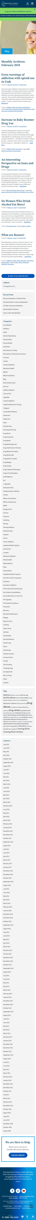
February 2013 (7, 1037)
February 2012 (7, 1077)
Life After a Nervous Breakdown (13, 306)
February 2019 (7, 806)
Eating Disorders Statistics (11, 491)
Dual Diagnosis (7, 477)
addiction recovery (15, 695)
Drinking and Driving (9, 430)
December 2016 (8, 871)
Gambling (6, 520)
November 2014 (8, 961)
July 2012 (6, 1062)
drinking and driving (22, 703)
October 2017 (7, 838)
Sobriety (5, 632)
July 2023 (6, 744)
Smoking (6, 625)
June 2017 (6, 853)
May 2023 (6, 752)
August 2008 (7, 1131)
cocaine (14, 700)
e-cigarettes (7, 484)
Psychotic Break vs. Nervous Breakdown (15, 302)
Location (6, 553)
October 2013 (7, 1008)
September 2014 (8, 968)
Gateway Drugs (8, 531)
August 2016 (7, 885)
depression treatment (10, 703)
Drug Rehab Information (10, 451)
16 (13, 170)
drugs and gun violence (11, 192)
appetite (28, 226)
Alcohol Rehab (7, 343)
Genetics (6, 535)
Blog (14, 107)
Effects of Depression (9, 502)
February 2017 (7, 864)
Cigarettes (6, 397)
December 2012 (8, 1044)
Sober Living (7, 628)
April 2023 (6, 755)
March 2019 (6, 802)
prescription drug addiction (15, 111)
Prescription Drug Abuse (10, 603)
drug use (12, 713)
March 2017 (6, 860)
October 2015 (7, 921)
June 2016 (6, 893)
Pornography (7, 600)
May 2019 (6, 795)
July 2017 (6, 849)
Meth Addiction (8, 563)
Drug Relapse (7, 462)
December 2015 (8, 914)
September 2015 (8, 925)
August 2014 (7, 972)
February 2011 (7, 1102)
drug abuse (9, 109)
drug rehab (14, 710)
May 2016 (6, 896)
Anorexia (6, 358)
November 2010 (8, 1106)
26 (13, 85)
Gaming (5, 524)
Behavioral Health (8, 368)
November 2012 (8, 1048)
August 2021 (7, 766)
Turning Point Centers (13, 731)
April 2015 (6, 943)
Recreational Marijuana (10, 614)
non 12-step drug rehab (26, 721)
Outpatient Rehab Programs (12, 574)
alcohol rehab (19, 698)
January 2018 (7, 828)
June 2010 (6, 1120)
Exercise (5, 513)
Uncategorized (7, 672)
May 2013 (6, 1026)
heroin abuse (12, 715)
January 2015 (7, 954)
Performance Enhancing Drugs (12, 589)
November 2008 (8, 1124)
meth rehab (12, 721)
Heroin (5, 538)
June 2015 (6, 936)
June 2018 (6, 809)
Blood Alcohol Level (9, 383)
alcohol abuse (9, 697)
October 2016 (7, 878)
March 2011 (6, 1098)
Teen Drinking (7, 665)
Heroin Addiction (8, 542)
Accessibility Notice (7, 1206)
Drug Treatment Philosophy (11, 470)
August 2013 (7, 1015)
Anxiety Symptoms (9, 365)
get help (28, 713)
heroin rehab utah (11, 717)
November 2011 (8, 1088)
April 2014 (6, 986)
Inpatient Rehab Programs (11, 545)
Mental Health (5, 262)
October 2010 (7, 1109)
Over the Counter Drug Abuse (12, 578)
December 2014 (8, 958)
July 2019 (6, 788)
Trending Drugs (8, 668)
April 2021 (6, 780)
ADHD (5, 332)
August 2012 (7, 1059)
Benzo (20, 262)
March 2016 (6, 903)
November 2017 (8, 835)
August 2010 (7, 1113)
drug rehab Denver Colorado (12, 448)
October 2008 (7, 1127)
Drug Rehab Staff (8, 455)
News (5, 567)
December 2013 (8, 1001)
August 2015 (7, 929)
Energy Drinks (7, 509)
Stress (5, 647)
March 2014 (6, 990)
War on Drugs (20, 190)
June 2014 (6, 979)
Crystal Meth (18, 700)
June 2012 (6, 1066)
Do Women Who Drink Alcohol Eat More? (15, 202)
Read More (4, 103)
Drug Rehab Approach (10, 444)
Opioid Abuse (26, 107)
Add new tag (24, 695)
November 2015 (8, 918)
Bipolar (5, 372)
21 (13, 126)
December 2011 (8, 1084)
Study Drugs (7, 650)
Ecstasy (5, 495)
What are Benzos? (12, 235)
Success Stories (8, 657)
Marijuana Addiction (9, 556)
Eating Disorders (8, 488)
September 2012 (8, 1055)
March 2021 (6, 784)
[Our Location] (27, 1217)
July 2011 (6, 1095)
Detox (5, 423)
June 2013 (6, 1023)
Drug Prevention (8, 437)
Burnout (5, 386)
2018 (15, 85)
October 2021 (7, 759)
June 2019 (6, 791)
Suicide (5, 661)
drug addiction (13, 707)
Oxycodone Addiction (10, 585)
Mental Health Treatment (11, 309)
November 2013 (8, 1005)
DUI (4, 480)
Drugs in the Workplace (10, 473)
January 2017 (7, 867)
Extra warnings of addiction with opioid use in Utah (18, 78)
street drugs (29, 726)
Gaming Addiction (8, 527)
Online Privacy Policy (28, 1206)
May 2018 (6, 813)
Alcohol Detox (7, 340)
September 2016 (8, 882)
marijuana (25, 717)
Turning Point (22, 85)
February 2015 (7, 950)
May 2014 (6, 983)
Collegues (6, 408)
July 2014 (6, 976)
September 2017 (8, 842)
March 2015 (6, 947)
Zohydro (6, 683)
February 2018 (7, 824)
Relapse (5, 618)
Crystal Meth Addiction (10, 412)
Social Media (7, 636)
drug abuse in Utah (17, 109)
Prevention (6, 607)
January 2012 (7, 1080)
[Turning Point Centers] (9, 3)
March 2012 (6, 1073)
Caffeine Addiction (9, 390)
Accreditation (7, 325)
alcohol (23, 226)
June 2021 (6, 773)
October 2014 (7, 965)
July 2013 (6, 1019)
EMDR (5, 506)
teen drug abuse (12, 729)
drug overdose (22, 707)
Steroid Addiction (8, 639)
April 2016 (6, 900)
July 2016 (6, 889)
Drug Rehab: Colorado (10, 459)
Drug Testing (7, 466)
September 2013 (8, 1012)
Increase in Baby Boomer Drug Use (17, 121)
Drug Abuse (19, 107)
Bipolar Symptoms (9, 376)
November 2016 (8, 874)
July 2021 (6, 770)
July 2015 (6, 932)
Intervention (7, 549)
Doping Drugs (7, 426)
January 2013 (7, 1041)
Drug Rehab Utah (25, 711)
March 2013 (6, 1033)
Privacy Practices (18, 1206)
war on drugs (29, 192)
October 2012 (7, 1051)
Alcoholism (10, 226)
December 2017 (8, 831)
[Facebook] (12, 1191)
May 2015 (6, 939)
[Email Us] (22, 1217)
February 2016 (7, 907)
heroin (5, 715)
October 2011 (7, 1091)
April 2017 (6, 856)
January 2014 (7, 997)
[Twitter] (18, 1191)
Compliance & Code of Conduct (13, 1208)
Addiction (9, 107)
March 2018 (6, 820)
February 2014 (7, 994)
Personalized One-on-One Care (13, 596)
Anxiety (15, 261)
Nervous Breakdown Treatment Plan (14, 298)
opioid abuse (26, 109)
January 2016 (7, 911)
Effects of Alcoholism (9, 498)
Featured (6, 517)
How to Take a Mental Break (11, 313)
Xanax (5, 679)
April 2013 (6, 1030)
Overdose (6, 582)
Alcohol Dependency (9, 336)
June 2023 (6, 748)
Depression (23, 261)
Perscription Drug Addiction (11, 592)
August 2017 (7, 846)
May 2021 (6, 777)
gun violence (22, 192)
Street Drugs (7, 643)
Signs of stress (7, 621)
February (9, 85)
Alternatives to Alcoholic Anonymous (14, 354)
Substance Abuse (8, 654)
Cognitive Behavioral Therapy (12, 405)
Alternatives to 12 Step (10, 350)
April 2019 (6, 799)
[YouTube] (24, 1191)
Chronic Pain (7, 394)
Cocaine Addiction (8, 401)
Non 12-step (18, 721)
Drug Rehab (7, 441)
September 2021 (8, 763)
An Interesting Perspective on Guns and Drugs (17, 163)
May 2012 (6, 1070)
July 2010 (6, 1116)
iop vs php (18, 717)
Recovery (6, 610)
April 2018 (6, 817)
